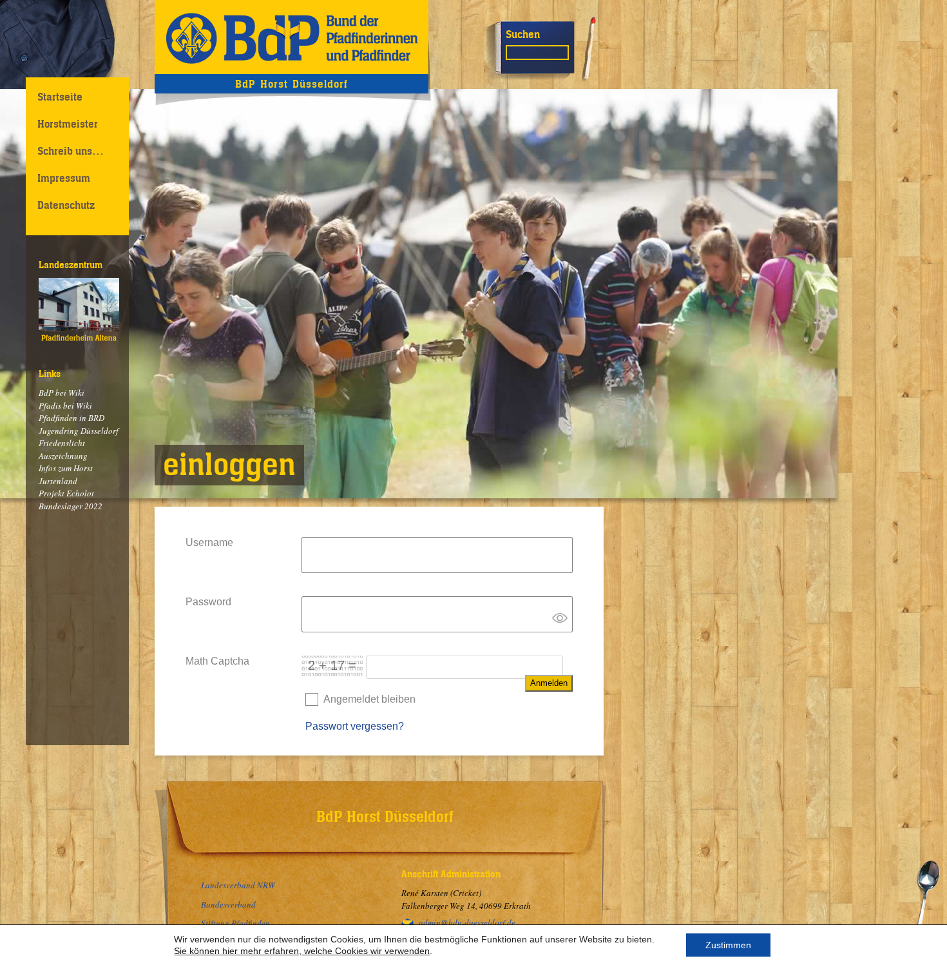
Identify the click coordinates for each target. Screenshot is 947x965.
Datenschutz (66, 205)
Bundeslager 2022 (70, 506)
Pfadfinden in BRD (71, 418)
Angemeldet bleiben (369, 699)
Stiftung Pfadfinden (235, 923)
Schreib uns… (70, 150)
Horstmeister (67, 123)
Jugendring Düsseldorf (79, 430)
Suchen (523, 34)
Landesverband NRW (238, 885)
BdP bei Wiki (61, 392)
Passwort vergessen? (354, 726)
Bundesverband (228, 904)
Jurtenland (58, 481)
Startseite (59, 96)
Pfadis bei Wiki (65, 405)
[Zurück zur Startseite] (291, 37)
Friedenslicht (62, 443)
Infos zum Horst (66, 468)
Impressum (63, 177)
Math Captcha (217, 661)
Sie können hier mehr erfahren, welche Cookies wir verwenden (302, 951)
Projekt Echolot (66, 493)
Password (208, 601)
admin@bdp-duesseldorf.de (467, 922)
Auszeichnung (63, 456)
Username (209, 542)
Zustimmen (728, 945)
